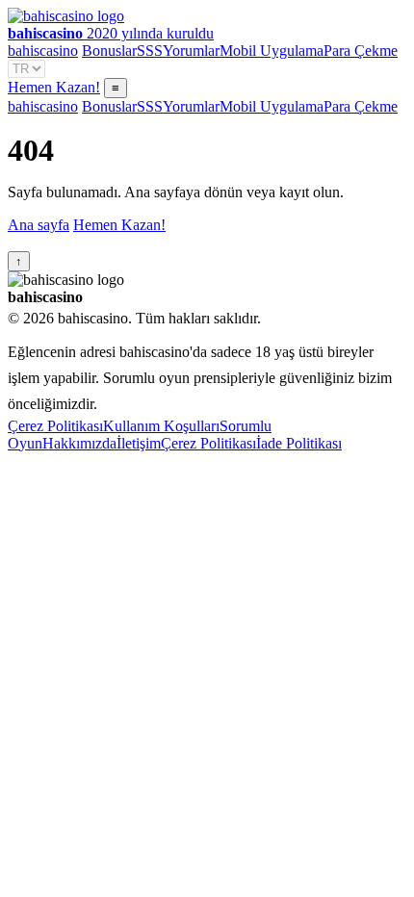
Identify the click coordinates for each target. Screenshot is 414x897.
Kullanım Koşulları (161, 426)
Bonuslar (109, 50)
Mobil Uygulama (271, 50)
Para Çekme (360, 50)
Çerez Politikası (55, 426)
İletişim (138, 443)
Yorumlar (191, 50)
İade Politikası (299, 443)
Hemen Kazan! (54, 87)
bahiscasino (43, 50)
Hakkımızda (79, 443)
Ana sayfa (38, 225)
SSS (150, 50)
